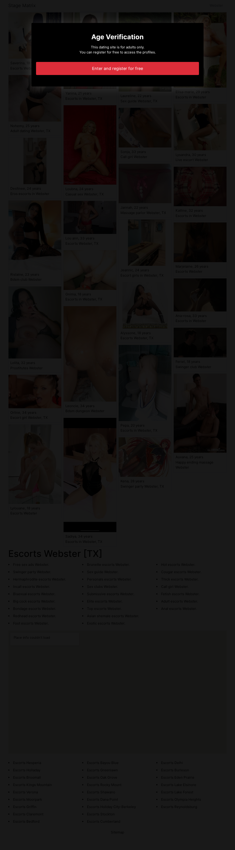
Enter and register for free (117, 68)
